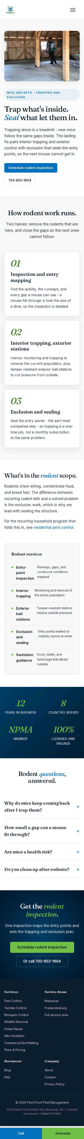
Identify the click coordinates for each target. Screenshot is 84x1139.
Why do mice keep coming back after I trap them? (37, 806)
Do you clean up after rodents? (36, 869)
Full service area (56, 1015)
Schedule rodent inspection (30, 168)
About (49, 1070)
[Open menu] (75, 10)
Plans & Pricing (14, 1050)
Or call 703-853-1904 (42, 961)
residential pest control (53, 527)
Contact (50, 1077)
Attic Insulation (14, 1036)
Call (21, 1133)
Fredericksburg (56, 1008)
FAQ (7, 1077)
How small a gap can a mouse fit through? (35, 831)
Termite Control (15, 1008)
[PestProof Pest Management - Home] (10, 10)
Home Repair (13, 1029)
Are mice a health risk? (28, 851)
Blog (7, 1070)
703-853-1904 (19, 180)
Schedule (63, 1133)
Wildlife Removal (16, 1022)
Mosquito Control (16, 1015)
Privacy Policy (55, 1084)
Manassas (52, 1001)
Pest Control (13, 1001)
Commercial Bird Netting (21, 1043)
